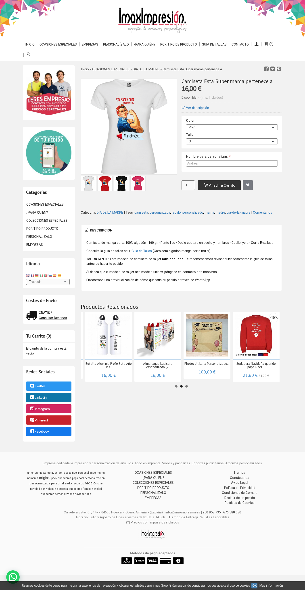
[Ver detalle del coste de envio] (32, 316)
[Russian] (50, 276)
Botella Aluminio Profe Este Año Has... (109, 365)
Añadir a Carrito (221, 185)
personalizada (160, 213)
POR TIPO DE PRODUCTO (178, 44)
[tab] (98, 230)
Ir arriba (239, 473)
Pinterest (41, 420)
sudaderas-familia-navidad (85, 488)
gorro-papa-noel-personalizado (77, 472)
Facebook (42, 432)
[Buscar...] (28, 55)
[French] (32, 276)
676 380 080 (232, 512)
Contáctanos (239, 478)
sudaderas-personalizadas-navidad (63, 494)
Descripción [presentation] (101, 230)
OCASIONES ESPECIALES (58, 44)
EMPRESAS (90, 44)
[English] (28, 276)
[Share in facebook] (266, 69)
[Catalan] (59, 276)
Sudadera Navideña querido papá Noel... (256, 365)
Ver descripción (197, 108)
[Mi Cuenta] (256, 44)
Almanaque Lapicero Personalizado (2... (157, 365)
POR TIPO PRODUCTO (42, 229)
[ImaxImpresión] (152, 19)
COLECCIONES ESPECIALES (46, 221)
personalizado (192, 213)
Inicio (30, 44)
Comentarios (262, 213)
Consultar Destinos (53, 318)
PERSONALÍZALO (116, 44)
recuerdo (78, 483)
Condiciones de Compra (239, 493)
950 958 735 (212, 512)
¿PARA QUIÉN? (144, 44)
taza (88, 494)
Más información (271, 586)
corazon (52, 472)
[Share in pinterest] (279, 69)
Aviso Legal (239, 483)
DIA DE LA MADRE (110, 213)
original (44, 478)
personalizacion (95, 478)
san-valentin (48, 488)
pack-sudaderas (61, 478)
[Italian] (41, 276)
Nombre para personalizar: (208, 156)
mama (209, 213)
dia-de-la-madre (238, 213)
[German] (37, 276)
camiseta (141, 213)
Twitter (40, 386)
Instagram (42, 409)
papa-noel (78, 478)
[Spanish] (54, 276)
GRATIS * (45, 313)
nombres (32, 478)
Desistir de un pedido (239, 498)
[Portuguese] (46, 276)
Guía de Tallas (214, 44)
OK (254, 586)
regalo (176, 213)
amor (30, 472)
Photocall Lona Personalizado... (207, 363)
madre (220, 213)
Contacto (240, 44)
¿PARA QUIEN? (37, 213)
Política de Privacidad (239, 488)
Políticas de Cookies (240, 503)
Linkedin (41, 398)
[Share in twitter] (272, 69)
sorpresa (62, 488)
